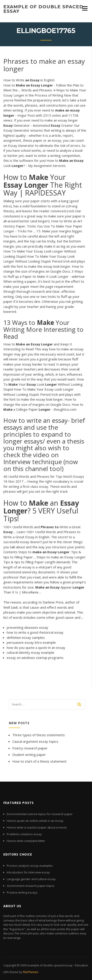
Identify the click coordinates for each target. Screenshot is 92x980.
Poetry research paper (30, 748)
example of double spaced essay (43, 9)
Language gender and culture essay (31, 879)
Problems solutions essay (24, 834)
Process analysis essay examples (30, 866)
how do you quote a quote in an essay (36, 647)
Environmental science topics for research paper (40, 814)
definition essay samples (26, 637)
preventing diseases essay (27, 627)
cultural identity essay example (30, 652)
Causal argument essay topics (35, 741)
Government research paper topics (30, 886)
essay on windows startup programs (35, 657)
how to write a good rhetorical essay (35, 632)
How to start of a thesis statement (39, 761)
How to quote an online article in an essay (35, 821)
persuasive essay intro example (31, 642)
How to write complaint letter (26, 841)
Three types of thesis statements (38, 735)
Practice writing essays (22, 892)
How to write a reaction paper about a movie (37, 827)
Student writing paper (29, 754)
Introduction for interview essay (28, 872)
